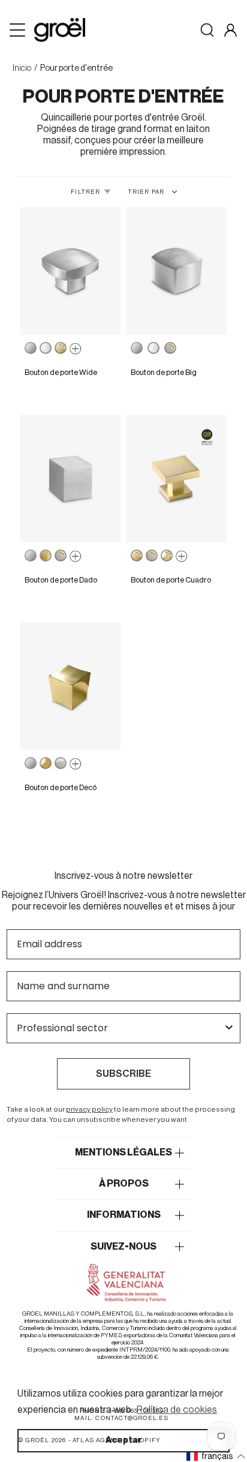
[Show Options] (229, 1028)
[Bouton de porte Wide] (70, 271)
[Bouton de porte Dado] (70, 478)
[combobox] (120, 1028)
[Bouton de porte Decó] (70, 686)
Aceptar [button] (124, 1440)
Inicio (22, 68)
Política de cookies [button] (177, 1410)
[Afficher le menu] (19, 30)
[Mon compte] (230, 30)
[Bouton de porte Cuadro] (176, 478)
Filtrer (85, 192)
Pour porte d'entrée (76, 68)
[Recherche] (207, 30)
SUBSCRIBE (123, 1074)
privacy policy (89, 1109)
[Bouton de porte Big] (176, 271)
